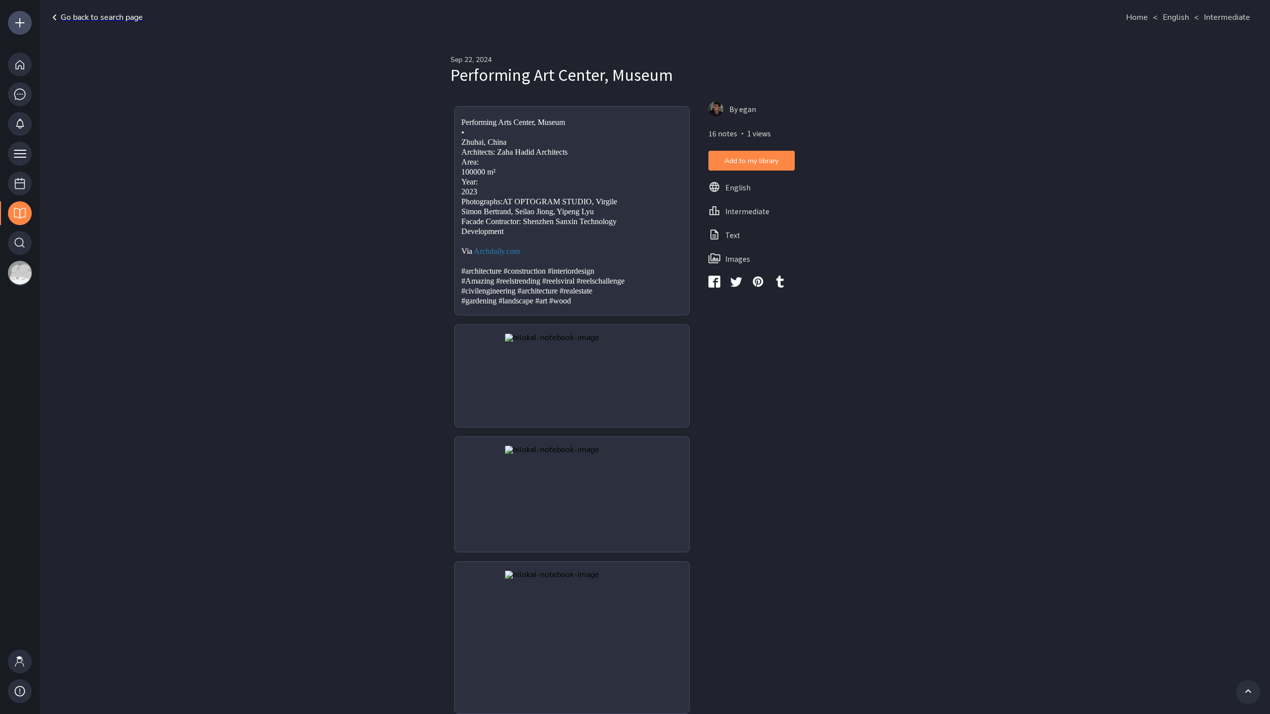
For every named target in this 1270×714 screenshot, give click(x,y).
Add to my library (751, 161)
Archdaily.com (497, 251)
